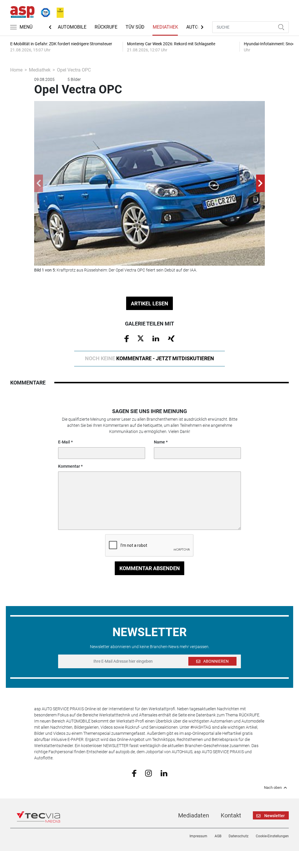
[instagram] (148, 772)
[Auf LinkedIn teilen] (155, 338)
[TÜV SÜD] (43, 11)
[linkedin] (164, 772)
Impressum (198, 836)
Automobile (72, 27)
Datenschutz (238, 836)
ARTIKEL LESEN (149, 303)
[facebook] (134, 773)
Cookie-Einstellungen (272, 836)
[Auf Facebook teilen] (126, 338)
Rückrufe (106, 27)
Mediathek (165, 27)
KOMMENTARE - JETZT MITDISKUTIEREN (149, 358)
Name (159, 442)
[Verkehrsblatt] (58, 11)
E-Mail (64, 442)
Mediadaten (193, 815)
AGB (218, 836)
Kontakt (231, 815)
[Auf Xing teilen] (171, 338)
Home (16, 70)
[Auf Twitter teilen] (141, 338)
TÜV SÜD (135, 27)
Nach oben (273, 788)
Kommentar (69, 466)
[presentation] (38, 183)
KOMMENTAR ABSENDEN (149, 568)
